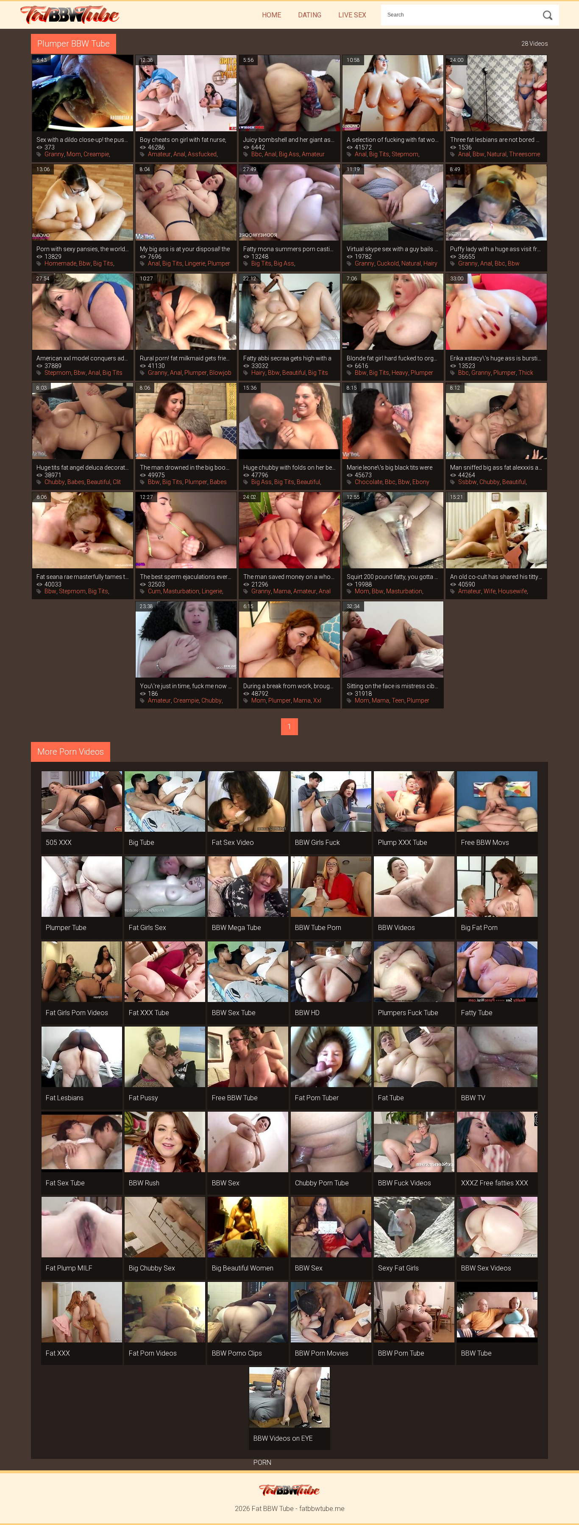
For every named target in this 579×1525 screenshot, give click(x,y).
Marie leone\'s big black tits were (389, 467)
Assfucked (202, 154)
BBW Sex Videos (486, 1268)
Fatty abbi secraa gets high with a (287, 358)
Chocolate (368, 482)
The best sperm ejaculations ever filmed (186, 576)
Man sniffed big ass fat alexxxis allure (496, 467)
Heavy (400, 372)
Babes (75, 482)
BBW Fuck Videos (404, 1183)
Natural (497, 154)
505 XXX (59, 843)
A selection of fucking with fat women (393, 139)
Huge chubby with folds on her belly (289, 467)
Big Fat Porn (479, 928)
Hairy (430, 263)
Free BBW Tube (235, 1098)
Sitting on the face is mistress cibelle (393, 686)
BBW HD (307, 1013)
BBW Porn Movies (321, 1353)
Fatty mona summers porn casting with (289, 249)
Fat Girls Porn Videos (77, 1013)
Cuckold (388, 263)
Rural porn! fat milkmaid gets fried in (186, 358)
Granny (54, 154)
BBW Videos (396, 928)
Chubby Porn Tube (322, 1183)
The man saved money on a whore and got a (289, 576)
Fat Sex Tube (65, 1183)
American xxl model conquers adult (82, 358)
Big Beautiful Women (242, 1268)
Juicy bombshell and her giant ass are (289, 139)
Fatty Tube (477, 1013)
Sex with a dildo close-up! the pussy (82, 139)
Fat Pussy (143, 1098)
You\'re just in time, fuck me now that (186, 686)
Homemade (60, 263)
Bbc (256, 154)
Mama (282, 591)
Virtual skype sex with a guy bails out (393, 249)
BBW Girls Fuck (317, 843)
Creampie (96, 154)
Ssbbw (467, 482)
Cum (154, 591)
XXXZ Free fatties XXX (494, 1183)
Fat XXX (58, 1353)
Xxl (317, 700)
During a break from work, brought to (289, 686)
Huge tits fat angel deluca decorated (82, 467)
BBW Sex (225, 1183)
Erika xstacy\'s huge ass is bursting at (496, 358)
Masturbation (181, 591)
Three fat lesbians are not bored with (496, 139)
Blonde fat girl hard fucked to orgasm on (393, 358)
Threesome (524, 154)
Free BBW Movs (485, 843)
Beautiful (294, 372)
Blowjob (220, 372)
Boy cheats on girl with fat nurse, (183, 139)
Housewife (512, 591)
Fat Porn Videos (153, 1353)
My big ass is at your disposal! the (185, 249)
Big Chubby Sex (152, 1268)
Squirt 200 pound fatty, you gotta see (393, 576)
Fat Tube (391, 1098)
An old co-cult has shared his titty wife (496, 576)
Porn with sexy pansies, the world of (82, 249)
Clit (117, 482)
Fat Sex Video (233, 843)
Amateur (159, 154)
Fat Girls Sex (147, 928)
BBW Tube (476, 1353)
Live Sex (352, 15)
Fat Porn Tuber (317, 1098)
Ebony (420, 482)
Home (271, 15)
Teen (398, 700)
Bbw (478, 154)
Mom (74, 154)
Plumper (219, 263)
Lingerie (195, 263)
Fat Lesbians (65, 1098)
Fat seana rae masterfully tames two (82, 576)
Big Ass (289, 154)
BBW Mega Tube (236, 928)
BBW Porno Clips (237, 1353)
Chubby (55, 482)
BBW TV (473, 1098)
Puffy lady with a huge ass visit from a (496, 249)
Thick (525, 372)
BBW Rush (144, 1183)
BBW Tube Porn (318, 928)
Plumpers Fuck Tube (408, 1013)
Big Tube (141, 843)
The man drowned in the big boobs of (186, 467)
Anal (179, 154)
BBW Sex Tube (234, 1013)
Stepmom (405, 154)
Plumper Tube (66, 928)
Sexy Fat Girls (398, 1268)
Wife (489, 591)
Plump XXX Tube (402, 843)
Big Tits (379, 154)
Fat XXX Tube (149, 1013)
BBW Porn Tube (401, 1353)
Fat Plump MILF (69, 1268)
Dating (309, 15)
